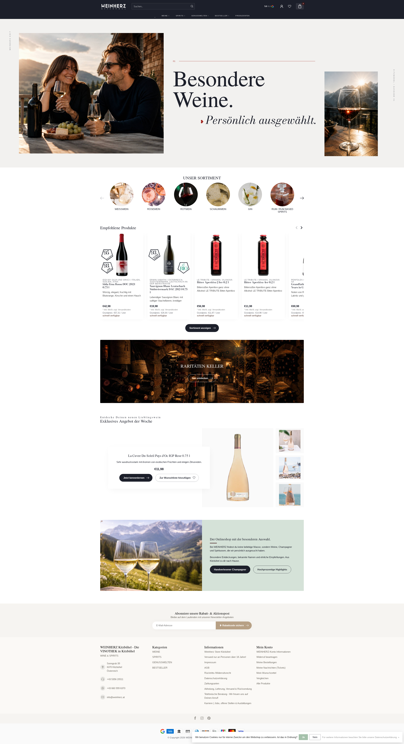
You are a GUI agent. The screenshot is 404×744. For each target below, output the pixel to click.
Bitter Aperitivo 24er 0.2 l (213, 282)
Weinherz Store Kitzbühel (217, 651)
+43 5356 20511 (115, 679)
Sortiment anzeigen (200, 328)
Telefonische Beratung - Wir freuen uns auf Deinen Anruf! (226, 696)
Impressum (210, 662)
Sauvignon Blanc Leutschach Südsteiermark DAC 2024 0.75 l (168, 289)
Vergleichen (262, 678)
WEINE (165, 16)
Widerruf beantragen (266, 657)
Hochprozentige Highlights (272, 569)
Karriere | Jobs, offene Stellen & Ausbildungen (227, 703)
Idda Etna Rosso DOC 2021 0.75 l (119, 286)
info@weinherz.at (116, 697)
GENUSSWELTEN (199, 16)
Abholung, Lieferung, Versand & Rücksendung (228, 688)
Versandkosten (124, 310)
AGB (206, 667)
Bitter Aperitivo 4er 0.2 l (259, 282)
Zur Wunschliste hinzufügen (175, 477)
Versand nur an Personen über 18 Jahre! (225, 657)
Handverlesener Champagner (230, 569)
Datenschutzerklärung (215, 678)
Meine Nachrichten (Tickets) (270, 667)
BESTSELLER (221, 16)
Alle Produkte (263, 683)
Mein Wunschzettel (266, 673)
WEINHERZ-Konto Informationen (273, 651)
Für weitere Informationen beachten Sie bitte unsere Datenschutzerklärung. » (360, 737)
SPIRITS (179, 16)
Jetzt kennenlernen (133, 477)
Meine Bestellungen (266, 662)
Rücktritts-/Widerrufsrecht (217, 673)
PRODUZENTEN (242, 16)
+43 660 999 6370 (116, 688)
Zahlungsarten (211, 683)
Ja (303, 737)
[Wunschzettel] (289, 6)
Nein (315, 737)
